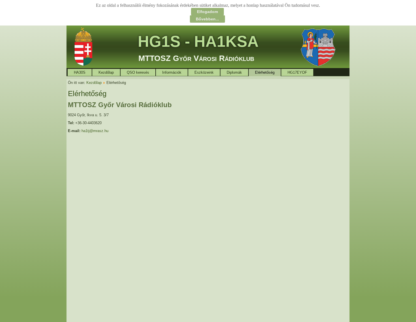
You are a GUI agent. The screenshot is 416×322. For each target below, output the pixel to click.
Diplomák (234, 72)
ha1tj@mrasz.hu (95, 131)
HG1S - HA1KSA (198, 41)
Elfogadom (207, 11)
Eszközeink (204, 72)
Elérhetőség (265, 72)
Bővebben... (207, 19)
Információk (171, 72)
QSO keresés (138, 72)
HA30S (79, 72)
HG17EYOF (297, 72)
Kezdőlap (106, 72)
